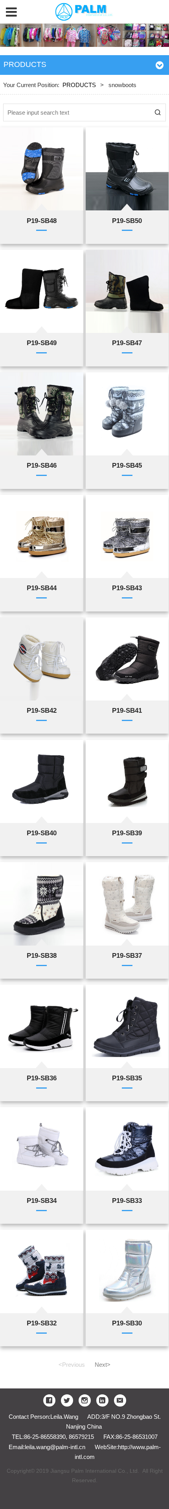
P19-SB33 (127, 1200)
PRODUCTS (79, 85)
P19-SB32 (42, 1323)
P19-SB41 (127, 710)
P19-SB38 (42, 955)
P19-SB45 (127, 465)
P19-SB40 (42, 833)
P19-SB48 (42, 221)
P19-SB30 (127, 1323)
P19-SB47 (127, 343)
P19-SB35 (127, 1078)
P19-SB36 (42, 1078)
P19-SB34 (42, 1200)
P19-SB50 (127, 221)
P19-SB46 (42, 465)
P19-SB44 (42, 588)
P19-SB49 (42, 343)
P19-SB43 (127, 588)
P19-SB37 (127, 955)
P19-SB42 (42, 710)
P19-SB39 (127, 833)
